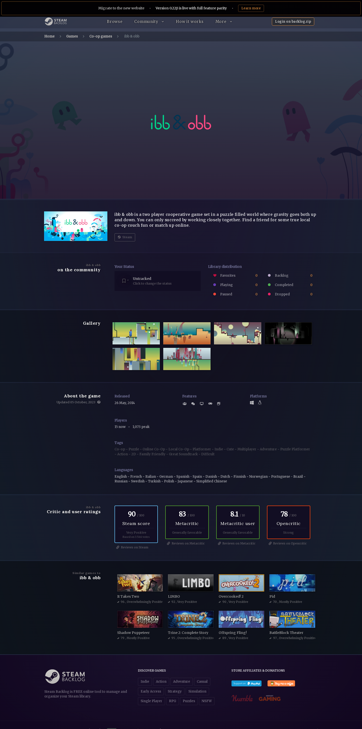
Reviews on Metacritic (188, 543)
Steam (127, 237)
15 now (120, 427)
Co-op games (100, 36)
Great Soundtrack (183, 454)
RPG (172, 701)
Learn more (251, 8)
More (221, 21)
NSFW (207, 701)
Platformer (202, 449)
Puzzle (134, 449)
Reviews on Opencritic (289, 543)
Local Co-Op (179, 449)
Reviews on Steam (134, 547)
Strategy (175, 691)
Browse (114, 21)
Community (146, 21)
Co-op (120, 449)
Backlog (293, 275)
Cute (231, 449)
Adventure (269, 449)
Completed (293, 285)
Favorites (238, 275)
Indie (219, 449)
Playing (238, 285)
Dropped (293, 294)
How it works (189, 21)
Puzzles (189, 701)
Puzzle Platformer (295, 449)
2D (134, 454)
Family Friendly (152, 454)
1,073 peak (140, 427)
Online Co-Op (154, 449)
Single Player (151, 701)
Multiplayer (247, 449)
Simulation (197, 691)
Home (49, 36)
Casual (202, 681)
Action (123, 454)
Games (72, 36)
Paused (238, 294)
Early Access (151, 691)
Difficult (207, 454)
